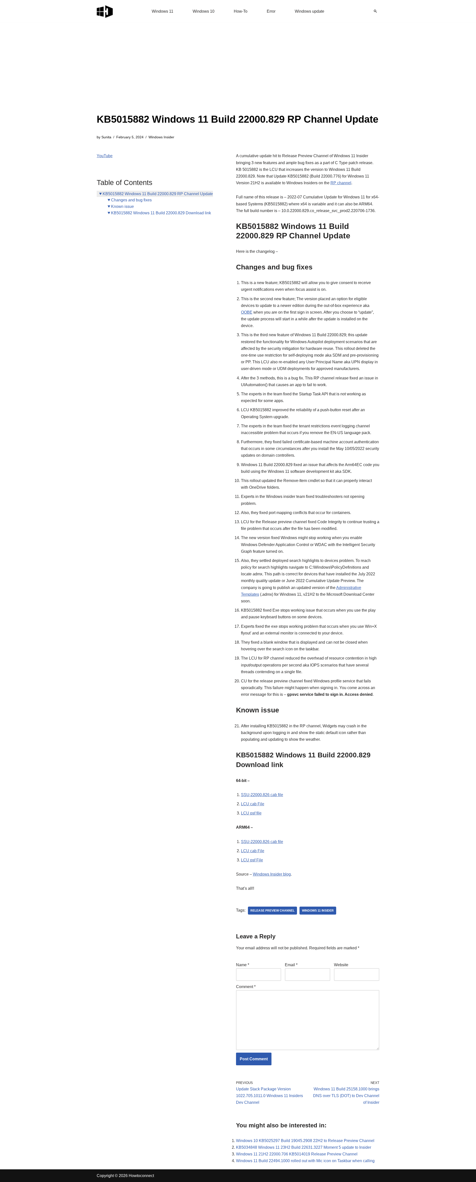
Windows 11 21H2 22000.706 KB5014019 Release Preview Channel (296, 1154)
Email (291, 965)
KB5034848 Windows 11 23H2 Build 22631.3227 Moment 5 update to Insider (303, 1147)
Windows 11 (162, 11)
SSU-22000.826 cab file (262, 795)
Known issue (122, 206)
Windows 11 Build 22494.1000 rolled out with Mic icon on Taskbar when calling (305, 1161)
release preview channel (272, 910)
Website (341, 965)
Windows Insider (161, 137)
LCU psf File (252, 860)
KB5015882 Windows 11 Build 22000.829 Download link (161, 213)
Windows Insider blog (272, 874)
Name (242, 965)
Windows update (309, 11)
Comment (246, 987)
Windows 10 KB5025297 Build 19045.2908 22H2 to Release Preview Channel (305, 1141)
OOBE (246, 312)
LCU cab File (252, 804)
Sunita (106, 137)
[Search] (375, 11)
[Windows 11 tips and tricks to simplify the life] (105, 11)
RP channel (340, 183)
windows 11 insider (318, 910)
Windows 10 (203, 11)
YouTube (105, 156)
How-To (240, 11)
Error (271, 11)
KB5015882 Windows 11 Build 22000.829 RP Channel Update (158, 194)
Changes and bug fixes (131, 200)
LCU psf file (251, 813)
